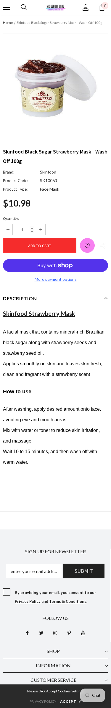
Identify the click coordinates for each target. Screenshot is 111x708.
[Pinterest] (69, 632)
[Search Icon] (24, 7)
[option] (55, 86)
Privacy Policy (28, 601)
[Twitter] (41, 632)
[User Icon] (86, 7)
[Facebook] (27, 632)
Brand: (8, 172)
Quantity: (11, 218)
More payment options (56, 279)
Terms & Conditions (67, 601)
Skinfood (48, 171)
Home (8, 22)
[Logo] (55, 7)
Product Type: (15, 189)
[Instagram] (55, 632)
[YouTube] (83, 632)
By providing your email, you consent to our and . (55, 597)
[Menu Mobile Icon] (6, 7)
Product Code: (15, 180)
